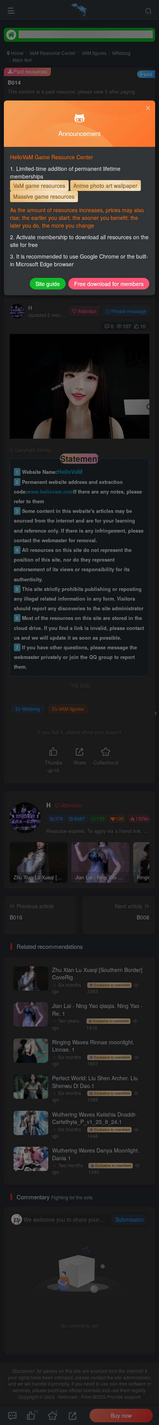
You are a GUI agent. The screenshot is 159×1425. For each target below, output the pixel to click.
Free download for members (109, 284)
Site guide (48, 284)
